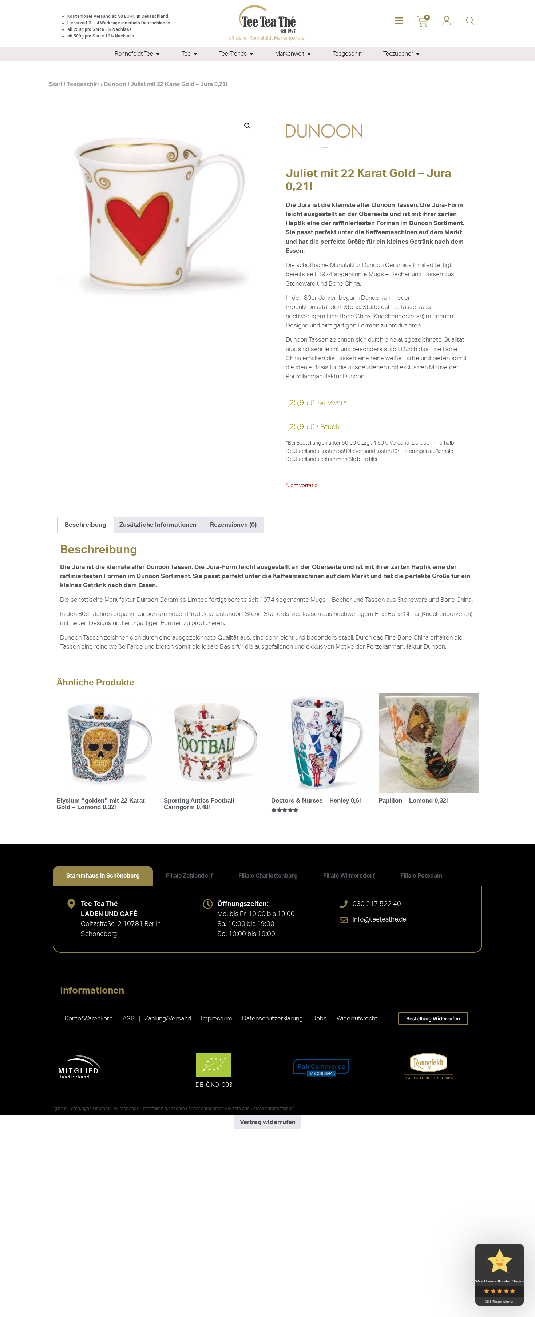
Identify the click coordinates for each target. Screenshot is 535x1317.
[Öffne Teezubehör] (418, 53)
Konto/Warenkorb (89, 1018)
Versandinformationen (272, 1108)
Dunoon (115, 84)
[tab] (103, 876)
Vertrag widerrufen (268, 1122)
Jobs (320, 1018)
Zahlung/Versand (167, 1018)
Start (55, 84)
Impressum (216, 1018)
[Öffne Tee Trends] (251, 53)
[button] (399, 21)
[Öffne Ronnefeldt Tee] (158, 53)
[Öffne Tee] (195, 53)
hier (373, 459)
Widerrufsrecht (357, 1018)
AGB (129, 1018)
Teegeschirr (83, 84)
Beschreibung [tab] (85, 525)
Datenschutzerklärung (272, 1018)
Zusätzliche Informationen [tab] (158, 525)
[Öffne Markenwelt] (309, 53)
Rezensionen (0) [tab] (233, 525)
